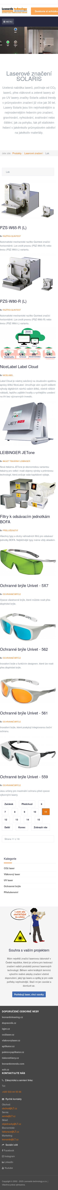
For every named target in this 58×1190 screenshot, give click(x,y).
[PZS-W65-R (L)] (28, 200)
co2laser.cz (8, 1034)
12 (6, 819)
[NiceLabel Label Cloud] (28, 343)
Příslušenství (10, 530)
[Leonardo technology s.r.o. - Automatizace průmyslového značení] (14, 10)
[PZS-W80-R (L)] (28, 273)
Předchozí (27, 804)
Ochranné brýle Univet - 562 (24, 649)
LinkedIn (9, 1162)
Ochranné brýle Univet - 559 (24, 776)
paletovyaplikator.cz (13, 1052)
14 (27, 819)
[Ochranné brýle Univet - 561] (28, 688)
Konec (21, 827)
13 (16, 819)
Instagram (10, 1156)
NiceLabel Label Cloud (19, 366)
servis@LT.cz (8, 1116)
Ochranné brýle (12, 594)
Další (7, 827)
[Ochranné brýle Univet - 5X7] (28, 561)
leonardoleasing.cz (12, 1017)
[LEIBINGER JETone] (28, 422)
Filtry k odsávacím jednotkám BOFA (25, 519)
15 (38, 819)
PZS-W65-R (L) (13, 227)
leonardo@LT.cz (10, 1139)
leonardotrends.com (13, 1063)
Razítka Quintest (12, 236)
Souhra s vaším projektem (29, 949)
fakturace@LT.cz (10, 1131)
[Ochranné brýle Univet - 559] (28, 752)
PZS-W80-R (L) (13, 301)
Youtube (9, 1167)
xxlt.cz (5, 1069)
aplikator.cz (8, 1046)
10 (35, 811)
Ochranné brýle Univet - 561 (24, 713)
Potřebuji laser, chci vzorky (29, 994)
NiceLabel (8, 375)
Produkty (16, 153)
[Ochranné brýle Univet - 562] (28, 624)
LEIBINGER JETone (17, 452)
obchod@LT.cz (9, 1108)
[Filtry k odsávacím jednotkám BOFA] (28, 493)
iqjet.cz (6, 1028)
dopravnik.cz (9, 1022)
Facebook (9, 1150)
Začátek (9, 804)
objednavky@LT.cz (11, 1123)
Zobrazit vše (40, 827)
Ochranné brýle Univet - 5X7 (24, 585)
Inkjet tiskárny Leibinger (16, 461)
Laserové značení (33, 153)
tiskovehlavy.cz (10, 1057)
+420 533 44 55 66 (11, 1091)
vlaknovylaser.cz (11, 1040)
